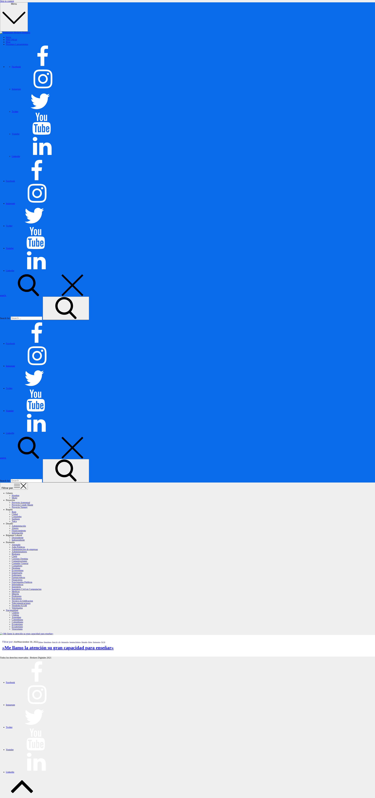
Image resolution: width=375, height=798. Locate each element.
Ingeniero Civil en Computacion (26, 589)
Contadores (17, 565)
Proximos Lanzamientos (17, 44)
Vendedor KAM (19, 605)
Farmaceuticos (18, 577)
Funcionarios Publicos (22, 582)
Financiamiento (19, 530)
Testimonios (96, 642)
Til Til (103, 642)
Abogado (16, 544)
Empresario (17, 573)
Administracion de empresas (25, 549)
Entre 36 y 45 (56, 642)
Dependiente (17, 537)
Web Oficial (11, 39)
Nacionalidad (12, 610)
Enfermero (17, 575)
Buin (14, 512)
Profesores (16, 596)
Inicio (8, 37)
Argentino (16, 617)
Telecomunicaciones (21, 603)
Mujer (14, 498)
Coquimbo (17, 516)
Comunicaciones (19, 561)
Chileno (15, 612)
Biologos (16, 554)
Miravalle (84, 642)
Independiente (18, 540)
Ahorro (15, 528)
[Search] (66, 308)
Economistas (17, 570)
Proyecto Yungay (20, 507)
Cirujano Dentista (20, 558)
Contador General (20, 563)
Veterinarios (17, 608)
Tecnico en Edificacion (22, 601)
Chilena (15, 615)
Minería (15, 594)
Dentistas (16, 568)
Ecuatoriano (17, 626)
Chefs (14, 556)
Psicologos (17, 598)
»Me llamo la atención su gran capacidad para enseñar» (58, 647)
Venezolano (17, 629)
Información (17, 533)
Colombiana (17, 619)
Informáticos (17, 584)
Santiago (16, 519)
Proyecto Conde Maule (22, 505)
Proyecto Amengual (21, 502)
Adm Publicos (18, 547)
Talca (14, 521)
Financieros (17, 580)
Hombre (15, 495)
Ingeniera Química (75, 642)
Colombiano (17, 622)
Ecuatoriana (17, 624)
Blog (8, 42)
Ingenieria (16, 587)
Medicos (16, 591)
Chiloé (15, 514)
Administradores (19, 551)
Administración (19, 526)
